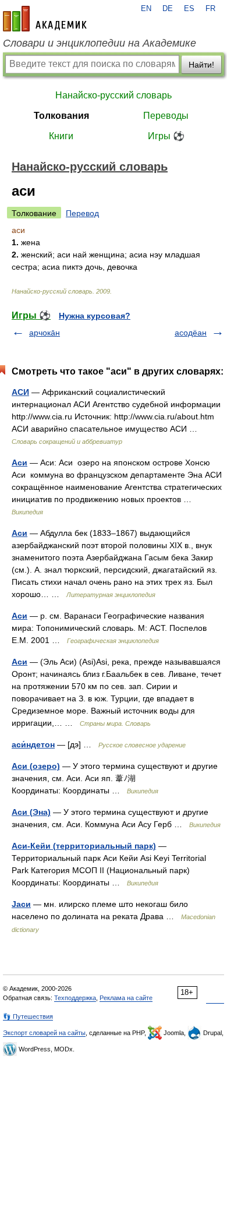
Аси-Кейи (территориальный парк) (84, 845)
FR (210, 9)
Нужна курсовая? (94, 315)
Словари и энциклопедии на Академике (99, 43)
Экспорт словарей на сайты (44, 1032)
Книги (61, 136)
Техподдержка (75, 997)
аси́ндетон (33, 744)
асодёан (191, 332)
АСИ (20, 392)
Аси (19, 462)
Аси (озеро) (36, 766)
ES (189, 9)
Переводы (166, 116)
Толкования (61, 116)
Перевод (82, 213)
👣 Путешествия (28, 1016)
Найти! (201, 64)
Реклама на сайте (126, 997)
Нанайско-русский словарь (113, 95)
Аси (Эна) (31, 812)
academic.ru (45, 18)
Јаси (21, 904)
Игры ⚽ (166, 136)
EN (146, 9)
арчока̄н (44, 332)
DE (167, 9)
